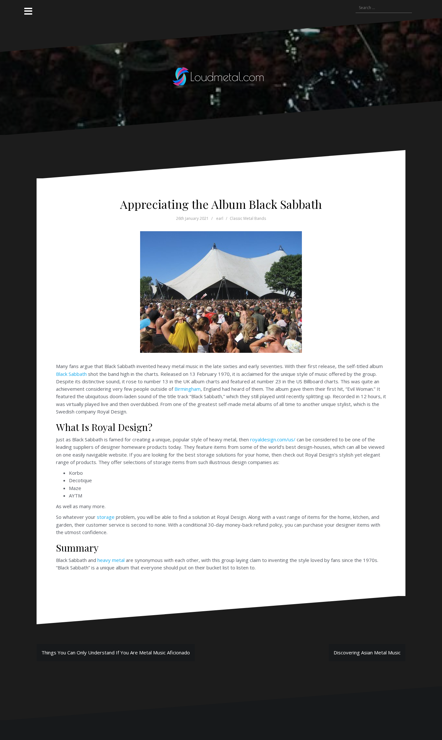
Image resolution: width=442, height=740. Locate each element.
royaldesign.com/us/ (272, 439)
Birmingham (187, 389)
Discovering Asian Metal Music (367, 652)
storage (106, 517)
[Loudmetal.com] (221, 76)
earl (219, 218)
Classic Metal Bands (248, 218)
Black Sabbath (71, 374)
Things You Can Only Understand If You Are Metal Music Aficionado (115, 652)
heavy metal (111, 560)
